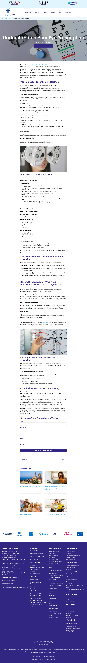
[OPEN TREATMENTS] (32, 12)
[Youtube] (72, 620)
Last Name (23, 433)
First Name (23, 427)
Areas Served (50, 658)
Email (22, 444)
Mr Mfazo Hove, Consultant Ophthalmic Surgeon (43, 64)
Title (21, 421)
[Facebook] (74, 620)
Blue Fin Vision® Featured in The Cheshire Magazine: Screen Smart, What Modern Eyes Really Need (55, 488)
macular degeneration (51, 380)
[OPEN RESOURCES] (71, 12)
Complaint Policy (37, 658)
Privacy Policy (36, 656)
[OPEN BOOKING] (55, 12)
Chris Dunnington (28, 66)
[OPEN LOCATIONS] (41, 12)
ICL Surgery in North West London (28, 514)
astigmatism (61, 314)
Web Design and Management (39, 659)
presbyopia (45, 322)
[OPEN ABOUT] (62, 12)
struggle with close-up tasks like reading (37, 307)
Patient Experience (72, 563)
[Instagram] (69, 620)
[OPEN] (76, 12)
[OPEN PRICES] (47, 12)
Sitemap (44, 658)
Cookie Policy (50, 656)
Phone (22, 438)
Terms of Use (43, 656)
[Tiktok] (67, 620)
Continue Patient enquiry (43, 451)
